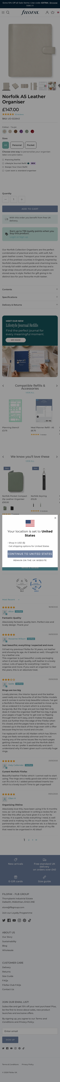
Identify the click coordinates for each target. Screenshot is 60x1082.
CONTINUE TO (30, 553)
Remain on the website (30, 560)
